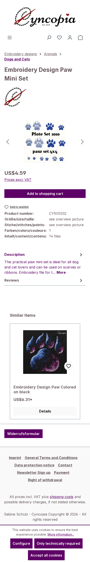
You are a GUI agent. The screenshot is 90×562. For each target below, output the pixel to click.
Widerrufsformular (23, 433)
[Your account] (70, 37)
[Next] (82, 141)
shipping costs (61, 497)
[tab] (43, 263)
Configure (21, 543)
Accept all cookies (46, 555)
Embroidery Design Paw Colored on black (45, 389)
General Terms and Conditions (51, 457)
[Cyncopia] (45, 97)
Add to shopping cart (45, 193)
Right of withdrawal (45, 480)
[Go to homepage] (45, 17)
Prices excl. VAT (17, 179)
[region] (45, 141)
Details (45, 411)
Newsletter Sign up (33, 472)
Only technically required (58, 543)
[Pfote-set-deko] (45, 141)
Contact (65, 465)
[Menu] (9, 37)
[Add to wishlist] (68, 366)
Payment (61, 472)
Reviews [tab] (11, 280)
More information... (61, 534)
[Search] (49, 37)
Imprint (15, 457)
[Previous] (7, 141)
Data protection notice (34, 465)
